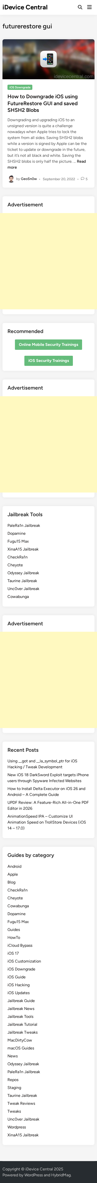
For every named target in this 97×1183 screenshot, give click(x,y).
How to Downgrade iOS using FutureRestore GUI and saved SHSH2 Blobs (42, 103)
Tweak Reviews (21, 1103)
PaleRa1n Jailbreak (23, 525)
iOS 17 (13, 953)
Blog (11, 882)
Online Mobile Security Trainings (48, 344)
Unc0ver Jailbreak (23, 588)
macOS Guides (20, 1048)
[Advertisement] (48, 261)
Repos (12, 1079)
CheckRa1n (17, 557)
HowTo (13, 937)
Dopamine (16, 533)
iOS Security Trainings (48, 360)
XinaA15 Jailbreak (23, 549)
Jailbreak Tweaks (22, 1032)
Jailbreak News (20, 1008)
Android (14, 866)
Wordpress (16, 1127)
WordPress (33, 1175)
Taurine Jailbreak (22, 580)
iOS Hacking (18, 985)
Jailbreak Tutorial (22, 1024)
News (12, 1056)
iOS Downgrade (20, 87)
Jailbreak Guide (21, 1000)
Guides (13, 929)
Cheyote (15, 565)
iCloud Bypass (19, 945)
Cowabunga (18, 596)
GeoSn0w (29, 179)
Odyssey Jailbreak (23, 573)
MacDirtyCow (19, 1040)
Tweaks (14, 1111)
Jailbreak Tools (20, 1016)
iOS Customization (24, 961)
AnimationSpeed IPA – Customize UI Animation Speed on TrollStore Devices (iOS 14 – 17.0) (46, 822)
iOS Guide (16, 977)
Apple (12, 874)
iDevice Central (25, 7)
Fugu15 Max (18, 541)
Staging (14, 1087)
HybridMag (61, 1175)
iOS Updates (18, 992)
